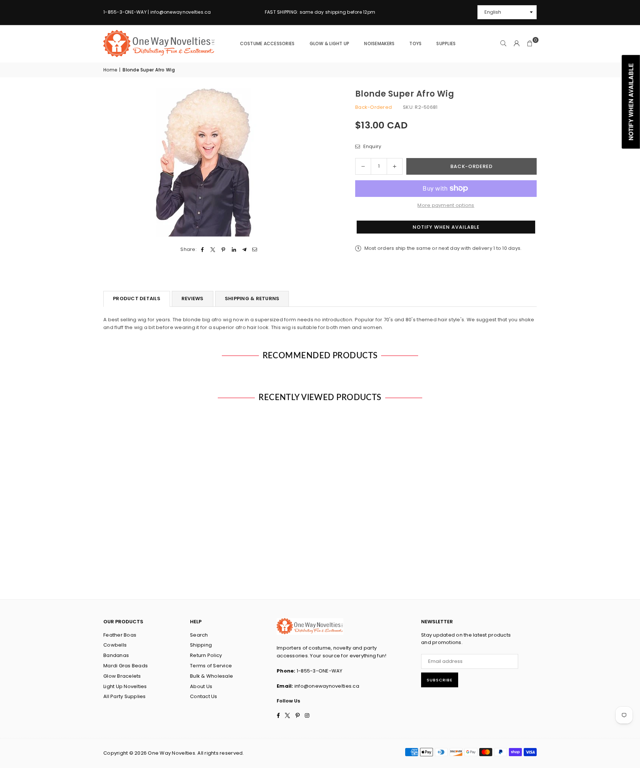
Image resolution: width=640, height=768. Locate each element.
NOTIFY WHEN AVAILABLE (446, 227)
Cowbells (115, 644)
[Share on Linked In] (234, 250)
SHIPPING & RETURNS (252, 298)
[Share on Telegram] (244, 250)
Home (110, 70)
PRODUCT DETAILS (136, 298)
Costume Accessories (267, 43)
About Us (201, 686)
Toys (415, 43)
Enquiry (371, 146)
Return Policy (206, 655)
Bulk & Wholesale (211, 676)
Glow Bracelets (122, 676)
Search (199, 634)
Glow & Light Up (330, 43)
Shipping (201, 644)
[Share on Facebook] (202, 250)
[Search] (503, 43)
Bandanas (116, 655)
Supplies (446, 43)
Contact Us (203, 696)
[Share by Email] (255, 250)
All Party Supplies (124, 696)
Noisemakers (379, 43)
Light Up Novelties (125, 686)
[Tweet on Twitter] (213, 250)
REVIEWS (192, 298)
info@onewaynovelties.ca (326, 686)
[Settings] (516, 43)
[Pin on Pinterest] (223, 250)
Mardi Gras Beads (125, 665)
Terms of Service (211, 665)
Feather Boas (119, 634)
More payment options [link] (445, 205)
